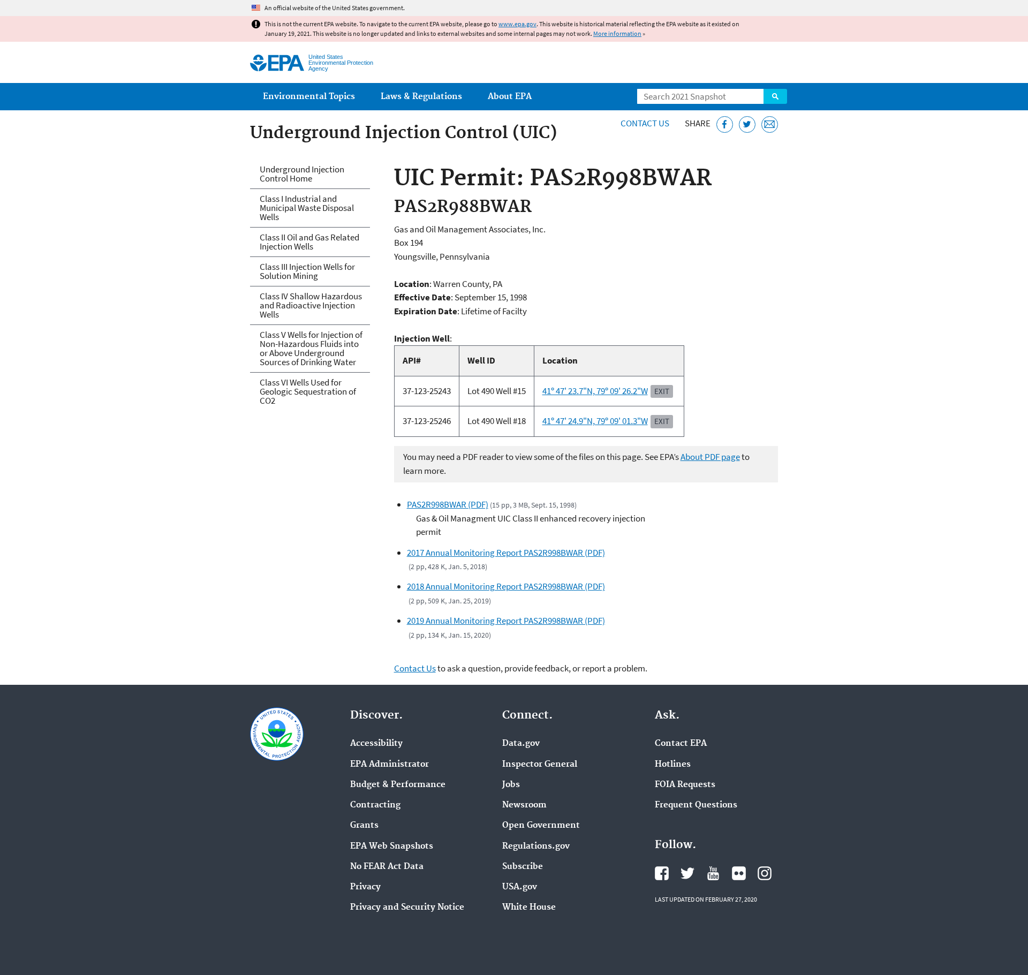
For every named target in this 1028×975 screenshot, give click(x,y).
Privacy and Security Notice (407, 907)
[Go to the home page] (277, 63)
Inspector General (539, 764)
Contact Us (645, 123)
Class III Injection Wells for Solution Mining (307, 271)
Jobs (511, 785)
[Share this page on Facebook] (724, 124)
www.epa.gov (517, 24)
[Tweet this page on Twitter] (747, 124)
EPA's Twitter (687, 873)
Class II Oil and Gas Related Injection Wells (309, 241)
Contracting (375, 805)
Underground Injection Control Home (302, 173)
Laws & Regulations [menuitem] (421, 97)
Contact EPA (681, 744)
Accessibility (376, 744)
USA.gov (519, 887)
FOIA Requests (685, 785)
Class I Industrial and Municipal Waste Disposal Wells (307, 208)
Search (775, 96)
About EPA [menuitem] (510, 97)
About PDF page (710, 457)
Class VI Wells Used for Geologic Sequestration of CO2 (308, 391)
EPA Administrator (389, 764)
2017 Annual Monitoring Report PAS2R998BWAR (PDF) (506, 552)
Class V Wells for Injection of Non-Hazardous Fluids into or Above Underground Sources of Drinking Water (311, 348)
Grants (364, 825)
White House (529, 907)
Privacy (365, 887)
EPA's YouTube (713, 873)
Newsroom (524, 805)
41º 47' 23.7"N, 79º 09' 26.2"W (595, 391)
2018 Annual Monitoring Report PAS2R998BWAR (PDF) (506, 586)
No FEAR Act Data (387, 867)
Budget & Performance (397, 785)
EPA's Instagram (765, 873)
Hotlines (673, 764)
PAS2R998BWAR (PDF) (447, 504)
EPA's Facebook (662, 873)
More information (617, 33)
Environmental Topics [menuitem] (309, 97)
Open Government (541, 825)
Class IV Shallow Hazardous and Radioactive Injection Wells (311, 305)
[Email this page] (769, 124)
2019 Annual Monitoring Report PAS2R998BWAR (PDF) (506, 620)
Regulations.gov (536, 846)
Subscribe (522, 867)
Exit (661, 391)
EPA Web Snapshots (391, 846)
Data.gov (521, 744)
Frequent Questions (696, 805)
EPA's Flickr (739, 873)
